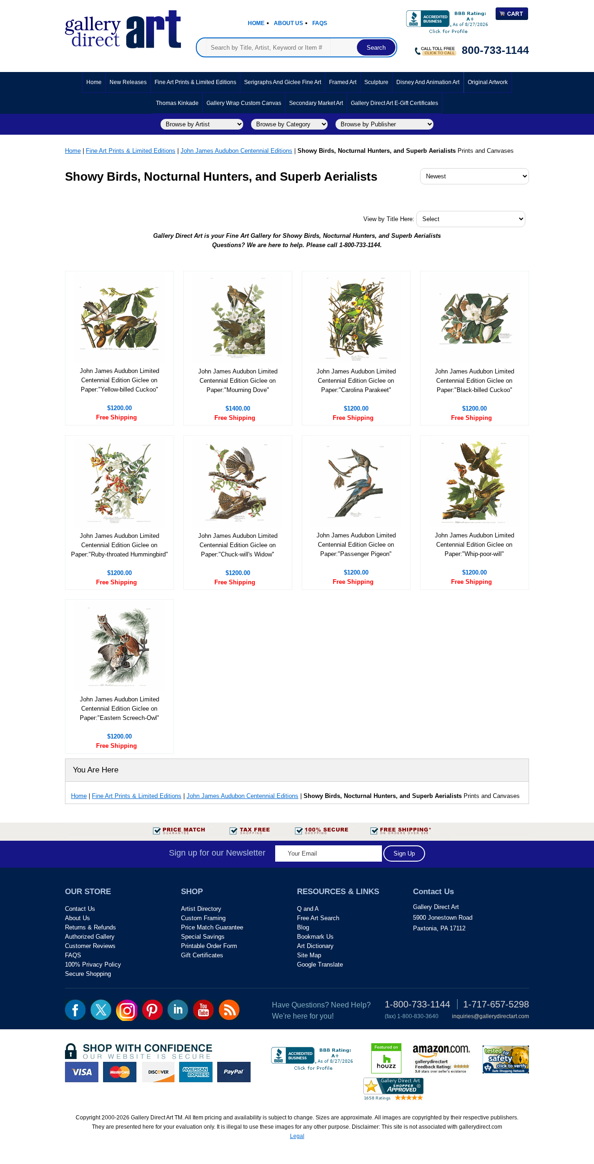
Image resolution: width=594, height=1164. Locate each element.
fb (75, 1010)
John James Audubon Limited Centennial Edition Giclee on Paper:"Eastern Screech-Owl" (119, 708)
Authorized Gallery (90, 936)
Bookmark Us (315, 936)
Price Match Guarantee (212, 927)
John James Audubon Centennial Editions (236, 150)
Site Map (309, 955)
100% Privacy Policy (93, 964)
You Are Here (95, 769)
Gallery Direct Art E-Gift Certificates (394, 103)
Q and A (308, 908)
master (119, 1072)
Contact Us (80, 908)
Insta (126, 1010)
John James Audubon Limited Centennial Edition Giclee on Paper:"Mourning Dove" (238, 380)
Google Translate (320, 964)
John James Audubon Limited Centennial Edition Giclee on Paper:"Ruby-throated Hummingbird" (119, 545)
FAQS (73, 955)
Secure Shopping (88, 973)
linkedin (178, 1010)
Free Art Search (318, 918)
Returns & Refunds (90, 927)
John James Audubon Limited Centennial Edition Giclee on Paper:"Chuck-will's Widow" (238, 545)
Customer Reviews (90, 945)
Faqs (319, 23)
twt (100, 1010)
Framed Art (342, 82)
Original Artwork (488, 82)
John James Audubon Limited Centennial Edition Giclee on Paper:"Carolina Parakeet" (356, 380)
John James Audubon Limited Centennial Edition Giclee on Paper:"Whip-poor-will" (474, 544)
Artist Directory (201, 908)
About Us (288, 23)
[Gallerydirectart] (123, 26)
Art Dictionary (315, 945)
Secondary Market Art (316, 103)
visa (81, 1072)
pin (152, 1010)
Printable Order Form (209, 945)
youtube (203, 1010)
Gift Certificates (202, 955)
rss (229, 1010)
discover (157, 1072)
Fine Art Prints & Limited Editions (195, 82)
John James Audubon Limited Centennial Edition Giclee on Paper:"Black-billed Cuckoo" (474, 380)
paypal (234, 1072)
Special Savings (203, 936)
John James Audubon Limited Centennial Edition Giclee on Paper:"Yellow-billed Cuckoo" (119, 380)
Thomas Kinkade (177, 103)
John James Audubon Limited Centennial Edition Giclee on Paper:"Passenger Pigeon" (356, 544)
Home (256, 23)
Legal (297, 1136)
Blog (303, 927)
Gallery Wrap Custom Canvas (244, 103)
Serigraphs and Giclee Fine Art (282, 82)
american (196, 1072)
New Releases (128, 82)
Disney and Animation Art (427, 82)
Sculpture (376, 82)
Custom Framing (203, 918)
